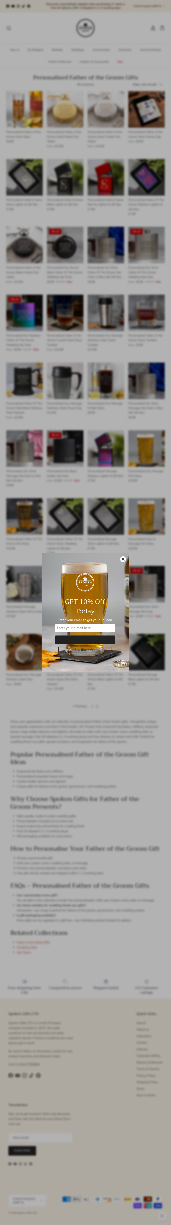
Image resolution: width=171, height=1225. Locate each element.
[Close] (123, 559)
